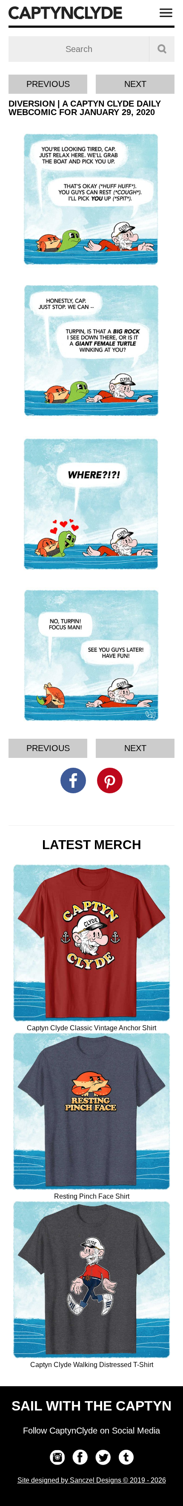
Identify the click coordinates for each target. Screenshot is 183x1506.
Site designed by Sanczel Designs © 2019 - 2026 (91, 1480)
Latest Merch (91, 845)
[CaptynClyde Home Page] (65, 12)
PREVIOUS (48, 84)
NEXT (135, 84)
